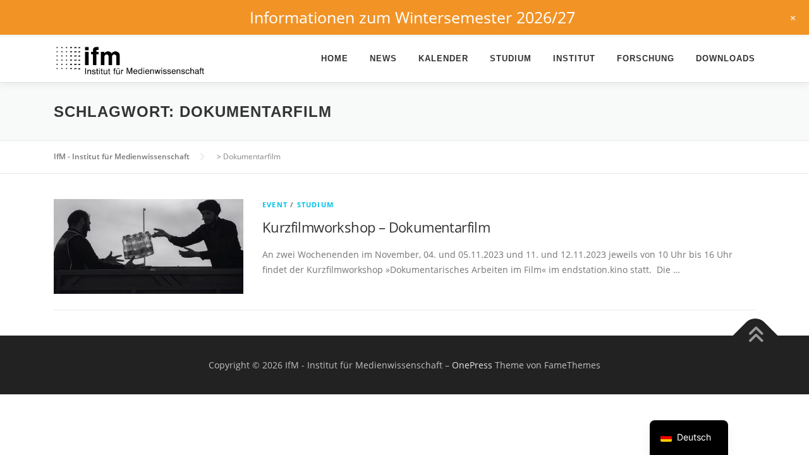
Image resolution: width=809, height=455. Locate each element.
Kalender (443, 58)
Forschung (645, 58)
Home (334, 58)
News (383, 58)
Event (275, 204)
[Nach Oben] (755, 335)
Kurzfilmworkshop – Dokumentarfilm (376, 226)
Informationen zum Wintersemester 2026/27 (412, 17)
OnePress (472, 365)
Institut (574, 58)
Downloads (725, 58)
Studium (511, 58)
